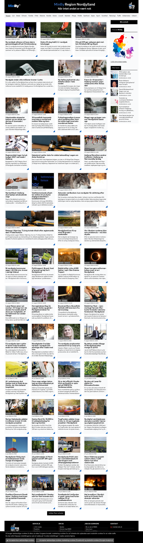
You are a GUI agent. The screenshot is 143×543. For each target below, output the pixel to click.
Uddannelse (126, 16)
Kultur (55, 16)
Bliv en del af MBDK (91, 527)
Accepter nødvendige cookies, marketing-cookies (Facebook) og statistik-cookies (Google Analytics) (76, 540)
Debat (18, 16)
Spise (93, 16)
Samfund (86, 16)
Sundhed (105, 16)
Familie (30, 16)
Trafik (119, 16)
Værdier (62, 527)
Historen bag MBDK (65, 529)
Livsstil (61, 16)
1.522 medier (38, 527)
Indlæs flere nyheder (56, 513)
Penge (74, 16)
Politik (80, 16)
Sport (98, 16)
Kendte (48, 16)
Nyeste (8, 16)
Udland (134, 16)
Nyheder (67, 16)
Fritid (36, 16)
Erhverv (24, 16)
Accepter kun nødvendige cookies (21, 540)
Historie (42, 16)
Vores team (89, 529)
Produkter (37, 529)
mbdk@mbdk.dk (117, 527)
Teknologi (112, 16)
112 (13, 16)
